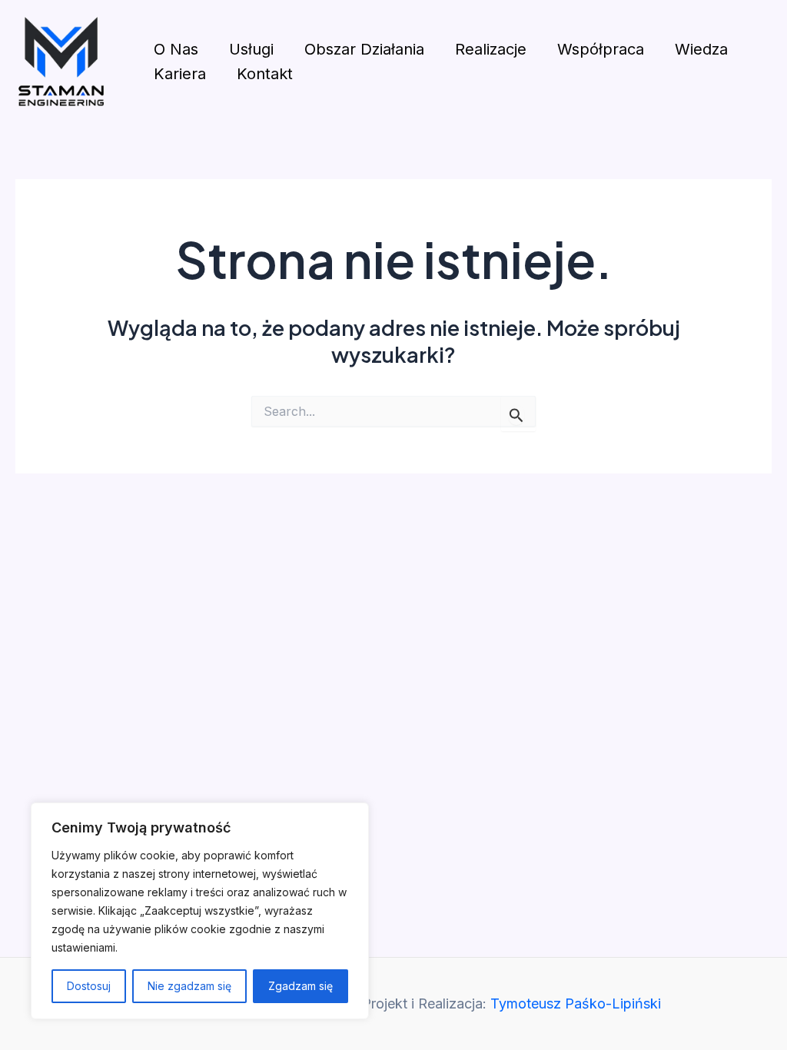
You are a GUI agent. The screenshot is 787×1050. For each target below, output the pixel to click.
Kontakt (265, 74)
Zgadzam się (300, 985)
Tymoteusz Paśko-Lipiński (575, 1003)
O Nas (176, 49)
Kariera (180, 74)
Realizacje (490, 49)
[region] (200, 910)
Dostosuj (89, 985)
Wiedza (701, 49)
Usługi (251, 49)
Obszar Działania (364, 49)
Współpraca (600, 49)
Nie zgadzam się (189, 985)
